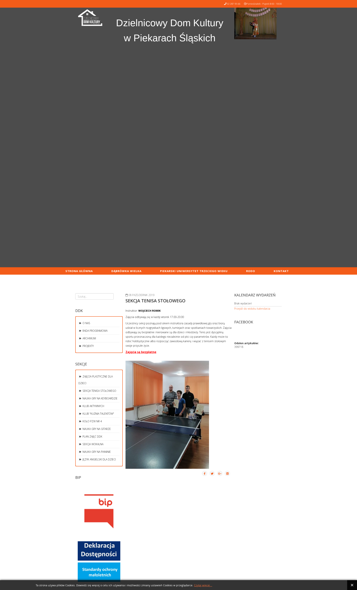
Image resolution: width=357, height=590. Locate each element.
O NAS (86, 323)
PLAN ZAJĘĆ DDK (92, 436)
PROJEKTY (88, 346)
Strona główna (79, 271)
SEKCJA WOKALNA (92, 444)
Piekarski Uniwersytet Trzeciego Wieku (194, 271)
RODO (250, 271)
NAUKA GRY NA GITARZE (96, 429)
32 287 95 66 (233, 3)
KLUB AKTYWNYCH (93, 406)
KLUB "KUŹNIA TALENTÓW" (98, 413)
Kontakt (281, 271)
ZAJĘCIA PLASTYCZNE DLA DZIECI (95, 380)
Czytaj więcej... (203, 585)
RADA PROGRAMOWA (94, 330)
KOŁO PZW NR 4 (92, 421)
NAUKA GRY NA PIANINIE (96, 452)
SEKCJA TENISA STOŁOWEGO (99, 391)
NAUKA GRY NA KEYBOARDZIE (100, 398)
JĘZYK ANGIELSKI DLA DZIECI (99, 459)
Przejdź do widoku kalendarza (252, 308)
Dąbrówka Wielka (126, 271)
